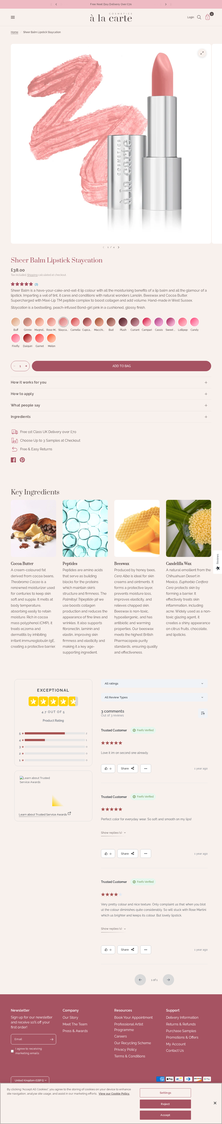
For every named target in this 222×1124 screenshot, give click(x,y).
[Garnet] (39, 338)
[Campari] (147, 322)
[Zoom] (202, 53)
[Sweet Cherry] (171, 322)
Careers (120, 1036)
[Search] (199, 17)
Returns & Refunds (181, 1024)
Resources (123, 1010)
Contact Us (175, 1051)
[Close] (215, 1103)
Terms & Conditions (129, 1056)
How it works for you (28, 382)
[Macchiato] (99, 322)
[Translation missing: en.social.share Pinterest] (22, 459)
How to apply (22, 394)
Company (71, 1010)
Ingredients (21, 417)
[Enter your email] (51, 1039)
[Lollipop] (183, 322)
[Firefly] (16, 338)
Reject (165, 1104)
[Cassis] (159, 322)
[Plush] (123, 322)
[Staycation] (63, 322)
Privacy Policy (125, 1049)
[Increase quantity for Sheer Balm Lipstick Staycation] (26, 366)
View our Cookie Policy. (114, 1093)
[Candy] (194, 322)
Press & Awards (75, 1031)
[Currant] (135, 322)
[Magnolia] (39, 322)
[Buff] (16, 322)
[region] (111, 1103)
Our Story (70, 1017)
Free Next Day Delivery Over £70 (111, 4)
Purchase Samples (181, 1031)
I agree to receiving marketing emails (28, 1051)
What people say (25, 405)
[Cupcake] (87, 322)
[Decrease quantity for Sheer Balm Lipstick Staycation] (14, 366)
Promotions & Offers (182, 1037)
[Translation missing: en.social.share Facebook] (13, 459)
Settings (165, 1092)
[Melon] (51, 338)
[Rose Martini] (51, 322)
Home (14, 32)
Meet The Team (75, 1024)
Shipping (32, 275)
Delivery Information (182, 1017)
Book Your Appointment (133, 1017)
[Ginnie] (28, 322)
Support (173, 1010)
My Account (176, 1044)
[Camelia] (75, 322)
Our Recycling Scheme (132, 1043)
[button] (24, 284)
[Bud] (111, 322)
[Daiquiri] (28, 338)
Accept (165, 1115)
